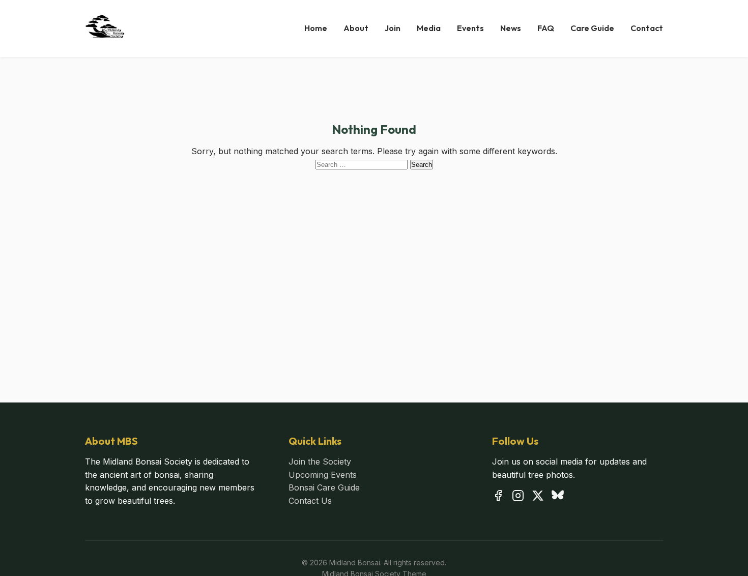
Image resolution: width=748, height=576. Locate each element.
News (510, 28)
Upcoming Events (323, 475)
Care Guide (592, 28)
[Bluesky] (558, 497)
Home (315, 28)
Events (470, 28)
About (355, 28)
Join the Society (320, 461)
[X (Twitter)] (538, 497)
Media (429, 28)
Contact (646, 28)
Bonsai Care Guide (324, 487)
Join (392, 28)
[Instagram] (518, 497)
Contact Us (310, 501)
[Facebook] (498, 497)
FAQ (545, 28)
